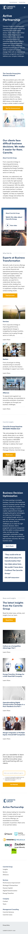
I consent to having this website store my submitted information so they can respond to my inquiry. (14, 779)
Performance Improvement (11, 883)
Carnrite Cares (22, 2)
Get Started (14, 784)
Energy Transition (8, 893)
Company (6, 899)
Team (4, 904)
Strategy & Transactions (10, 885)
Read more (9, 455)
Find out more (10, 295)
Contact (5, 901)
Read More (9, 620)
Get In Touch (9, 546)
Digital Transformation (10, 891)
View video (13, 225)
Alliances (6, 875)
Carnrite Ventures (13, 2)
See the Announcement (13, 108)
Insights (5, 869)
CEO (12, 577)
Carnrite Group (8, 867)
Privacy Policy (6, 925)
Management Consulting (11, 909)
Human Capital (8, 888)
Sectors (5, 872)
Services (5, 880)
